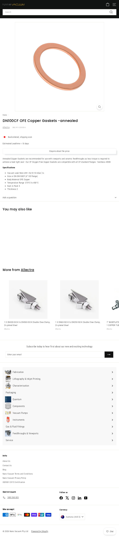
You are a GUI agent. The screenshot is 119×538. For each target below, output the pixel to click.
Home (5, 115)
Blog (4, 470)
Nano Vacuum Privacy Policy (14, 478)
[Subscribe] (109, 354)
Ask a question (10, 197)
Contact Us (7, 465)
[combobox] (59, 12)
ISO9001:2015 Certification (14, 482)
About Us (6, 461)
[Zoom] (99, 107)
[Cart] (107, 4)
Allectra (6, 127)
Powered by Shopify (39, 531)
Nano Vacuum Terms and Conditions (18, 474)
